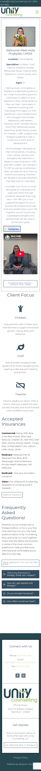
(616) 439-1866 (24, 655)
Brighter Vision (26, 764)
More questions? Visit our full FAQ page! (20, 563)
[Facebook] (17, 676)
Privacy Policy (20, 757)
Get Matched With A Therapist (20, 745)
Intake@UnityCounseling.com (20, 662)
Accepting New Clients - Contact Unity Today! (20, 284)
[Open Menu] (37, 12)
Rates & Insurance (12, 495)
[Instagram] (23, 676)
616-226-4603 (22, 666)
